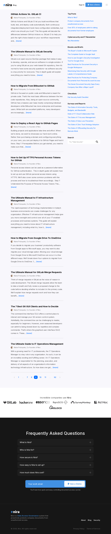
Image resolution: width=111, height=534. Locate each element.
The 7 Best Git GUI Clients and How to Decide (34, 306)
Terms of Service (93, 529)
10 (41, 377)
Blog (89, 520)
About (83, 520)
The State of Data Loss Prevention (80, 121)
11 (46, 377)
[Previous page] (15, 377)
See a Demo (95, 5)
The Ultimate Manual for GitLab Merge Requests (36, 272)
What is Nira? (72, 17)
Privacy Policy (78, 529)
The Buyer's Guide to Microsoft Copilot (82, 51)
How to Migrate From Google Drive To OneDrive (36, 238)
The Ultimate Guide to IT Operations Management (37, 344)
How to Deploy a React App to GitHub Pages (34, 123)
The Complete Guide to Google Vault (81, 54)
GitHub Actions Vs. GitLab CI (26, 14)
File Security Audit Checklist (78, 97)
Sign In (81, 5)
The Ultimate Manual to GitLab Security (31, 51)
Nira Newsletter (73, 41)
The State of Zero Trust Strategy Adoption (83, 124)
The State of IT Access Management (81, 117)
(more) (19, 41)
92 (55, 377)
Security (97, 520)
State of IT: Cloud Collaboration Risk (81, 114)
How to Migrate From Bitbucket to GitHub (32, 86)
